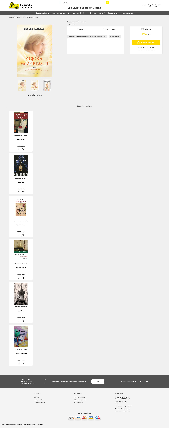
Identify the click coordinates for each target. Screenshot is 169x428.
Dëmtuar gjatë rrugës (20, 264)
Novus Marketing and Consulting (33, 424)
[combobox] (84, 2)
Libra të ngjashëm (84, 106)
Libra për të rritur (21, 17)
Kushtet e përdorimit (39, 402)
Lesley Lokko (71, 25)
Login (144, 5)
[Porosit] (23, 149)
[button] (146, 51)
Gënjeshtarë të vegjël (20, 135)
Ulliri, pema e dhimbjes (21, 349)
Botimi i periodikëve (39, 400)
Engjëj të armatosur (21, 306)
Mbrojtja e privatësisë (80, 400)
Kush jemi (36, 397)
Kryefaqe (12, 17)
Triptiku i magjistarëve (21, 221)
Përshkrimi (81, 29)
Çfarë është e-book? (79, 397)
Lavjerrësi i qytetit (20, 178)
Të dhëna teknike (109, 29)
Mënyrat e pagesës (79, 402)
